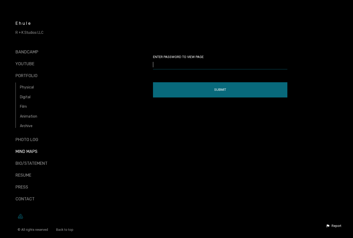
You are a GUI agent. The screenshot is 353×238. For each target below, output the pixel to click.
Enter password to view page (178, 57)
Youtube (25, 63)
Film (23, 106)
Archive (26, 126)
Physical (27, 87)
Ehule (24, 23)
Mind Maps (26, 151)
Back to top (65, 230)
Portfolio (26, 75)
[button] (333, 226)
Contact (25, 198)
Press (22, 187)
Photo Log (27, 139)
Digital (25, 97)
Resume (23, 175)
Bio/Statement (32, 163)
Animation (28, 116)
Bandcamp (27, 52)
